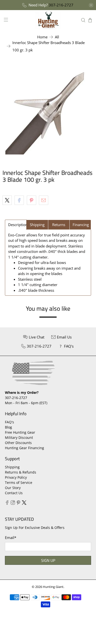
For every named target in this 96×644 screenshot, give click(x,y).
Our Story (13, 487)
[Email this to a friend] (43, 200)
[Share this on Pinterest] (31, 200)
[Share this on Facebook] (19, 200)
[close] (91, 5)
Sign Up (48, 560)
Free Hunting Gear (20, 432)
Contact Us (14, 493)
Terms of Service (18, 482)
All (57, 37)
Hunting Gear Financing (24, 447)
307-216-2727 (61, 4)
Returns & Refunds (20, 472)
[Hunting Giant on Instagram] (13, 503)
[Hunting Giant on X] (24, 503)
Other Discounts (18, 442)
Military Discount (19, 437)
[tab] (16, 225)
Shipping (12, 467)
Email (10, 537)
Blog (8, 427)
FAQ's (9, 422)
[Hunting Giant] (48, 20)
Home (42, 37)
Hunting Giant (53, 587)
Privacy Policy (16, 477)
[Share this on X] (7, 200)
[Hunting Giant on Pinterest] (18, 503)
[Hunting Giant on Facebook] (7, 503)
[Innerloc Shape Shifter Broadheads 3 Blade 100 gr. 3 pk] (48, 108)
